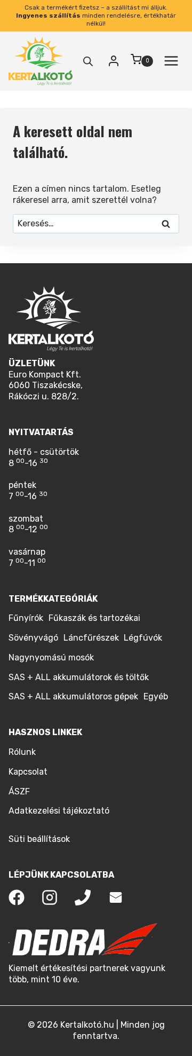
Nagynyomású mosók (51, 657)
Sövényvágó (33, 638)
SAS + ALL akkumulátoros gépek (73, 696)
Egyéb (155, 696)
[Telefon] (83, 897)
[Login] (113, 61)
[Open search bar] (88, 61)
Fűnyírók (26, 618)
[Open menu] (170, 61)
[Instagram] (50, 897)
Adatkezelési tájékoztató (59, 811)
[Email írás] (116, 897)
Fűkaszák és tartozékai (94, 618)
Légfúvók (143, 638)
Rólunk (22, 752)
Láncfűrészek (91, 638)
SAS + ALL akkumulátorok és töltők (79, 677)
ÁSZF (19, 791)
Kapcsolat (28, 772)
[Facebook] (17, 897)
